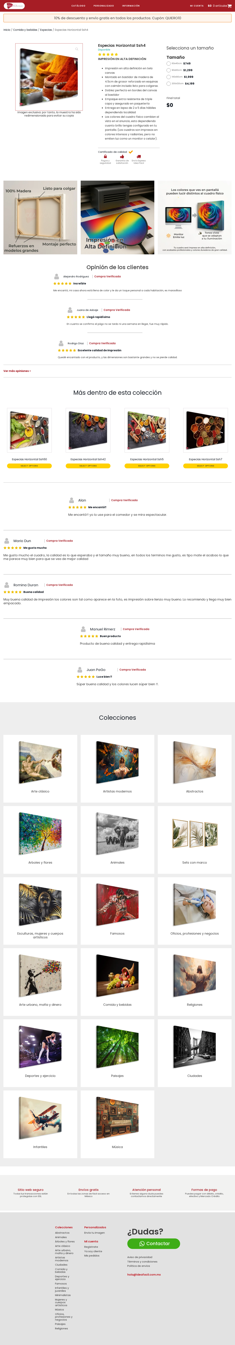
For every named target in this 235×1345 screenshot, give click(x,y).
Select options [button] (29, 466)
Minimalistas (63, 1295)
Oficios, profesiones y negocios (63, 1317)
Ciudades (61, 1264)
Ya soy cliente (93, 1251)
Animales (61, 1237)
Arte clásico (62, 1246)
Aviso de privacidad (139, 1257)
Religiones (61, 1328)
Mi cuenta (197, 5)
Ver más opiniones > (17, 371)
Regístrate (91, 1246)
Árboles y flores (65, 1241)
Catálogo (78, 5)
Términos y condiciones (142, 1261)
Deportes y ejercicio (62, 1278)
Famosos (61, 1283)
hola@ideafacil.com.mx (144, 1275)
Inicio (6, 30)
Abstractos (62, 1232)
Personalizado (104, 5)
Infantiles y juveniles (62, 1289)
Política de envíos (138, 1266)
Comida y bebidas (25, 30)
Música (59, 1309)
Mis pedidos (91, 1255)
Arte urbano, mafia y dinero (64, 1252)
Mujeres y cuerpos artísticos (61, 1302)
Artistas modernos (61, 1259)
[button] (77, 49)
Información (131, 5)
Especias (46, 30)
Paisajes (60, 1324)
